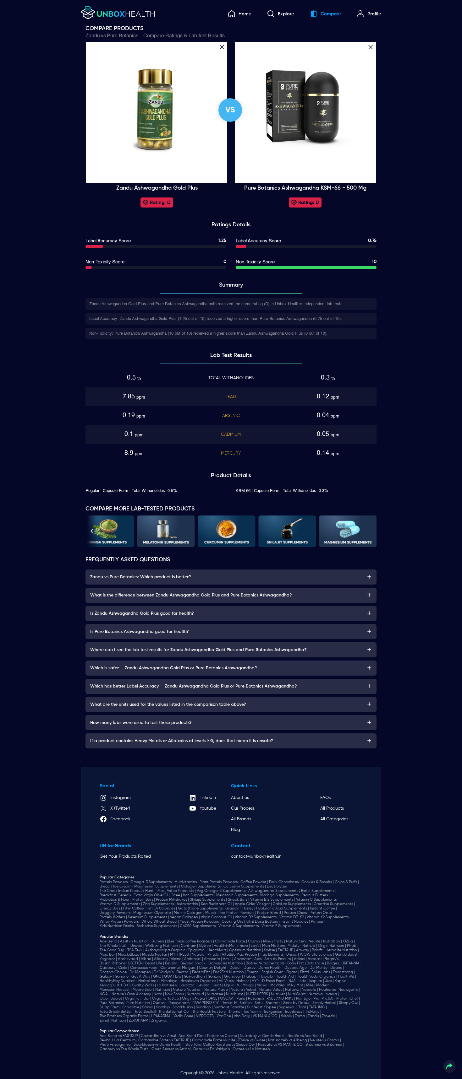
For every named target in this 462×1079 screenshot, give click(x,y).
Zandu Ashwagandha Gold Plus (157, 188)
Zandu (92, 36)
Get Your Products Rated (125, 856)
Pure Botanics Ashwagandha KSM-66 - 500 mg (305, 188)
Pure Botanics (122, 36)
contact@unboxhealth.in (256, 856)
